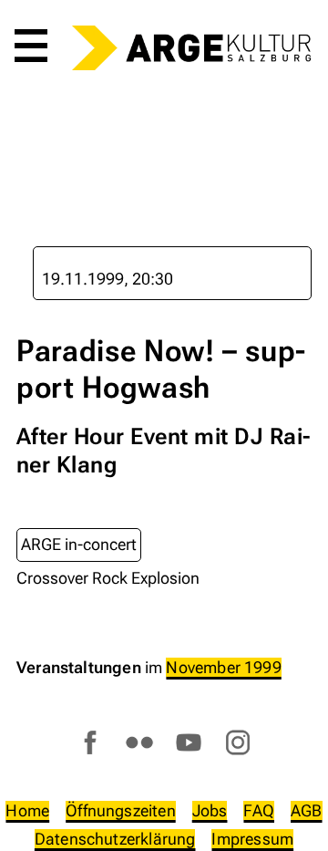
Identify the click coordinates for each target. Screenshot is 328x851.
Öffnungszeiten (121, 810)
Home (27, 810)
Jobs (210, 810)
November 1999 (223, 667)
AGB (307, 810)
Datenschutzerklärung (115, 838)
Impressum (252, 838)
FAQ (258, 810)
